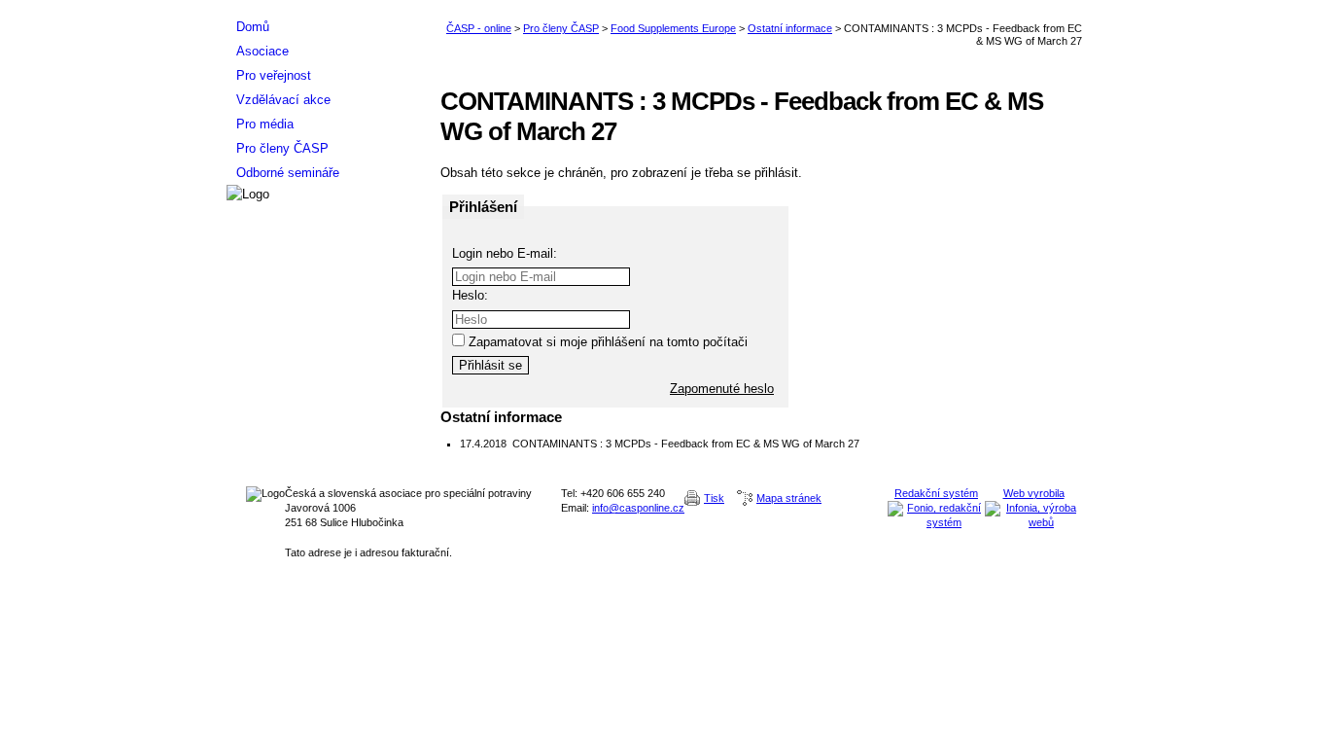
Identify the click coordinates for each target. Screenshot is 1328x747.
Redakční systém (936, 493)
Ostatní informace (790, 28)
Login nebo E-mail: (504, 253)
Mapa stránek (788, 498)
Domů (252, 26)
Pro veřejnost (273, 75)
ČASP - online (478, 28)
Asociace (262, 51)
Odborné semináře (287, 172)
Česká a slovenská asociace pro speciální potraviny (324, 7)
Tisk (714, 498)
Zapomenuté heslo (722, 388)
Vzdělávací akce (283, 99)
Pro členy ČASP (561, 28)
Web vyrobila (1034, 493)
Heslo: (470, 295)
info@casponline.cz (638, 508)
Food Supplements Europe (673, 28)
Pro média (265, 124)
